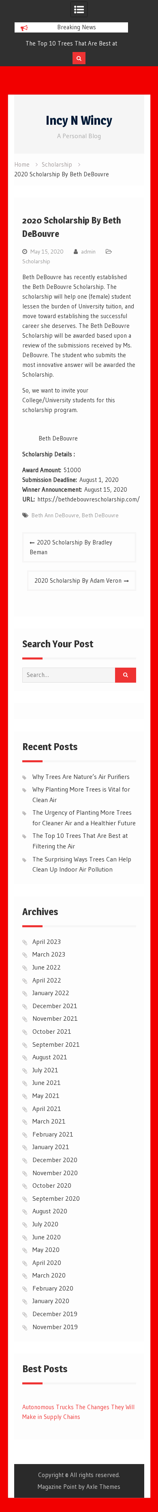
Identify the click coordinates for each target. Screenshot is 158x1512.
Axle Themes (103, 1486)
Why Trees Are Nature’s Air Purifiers (81, 776)
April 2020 (46, 1262)
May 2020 (46, 1249)
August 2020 (49, 1211)
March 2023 (48, 954)
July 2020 (45, 1224)
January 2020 (50, 1301)
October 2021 (51, 1031)
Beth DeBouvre (100, 515)
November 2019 (55, 1327)
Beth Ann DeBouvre (55, 515)
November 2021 (55, 1018)
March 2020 (49, 1275)
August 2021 (49, 1057)
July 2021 (45, 1070)
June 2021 (46, 1082)
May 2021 (46, 1095)
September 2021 (56, 1044)
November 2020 (55, 1173)
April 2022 (46, 980)
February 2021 (52, 1134)
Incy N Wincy (79, 120)
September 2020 (56, 1198)
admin (88, 251)
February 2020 (52, 1288)
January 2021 (50, 1147)
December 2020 (54, 1160)
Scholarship (36, 261)
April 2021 (46, 1108)
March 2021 (49, 1121)
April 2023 (46, 941)
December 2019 (54, 1314)
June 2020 (46, 1237)
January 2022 (50, 993)
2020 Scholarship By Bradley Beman (71, 547)
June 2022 (46, 967)
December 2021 (54, 1006)
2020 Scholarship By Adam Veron (78, 580)
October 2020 (51, 1185)
